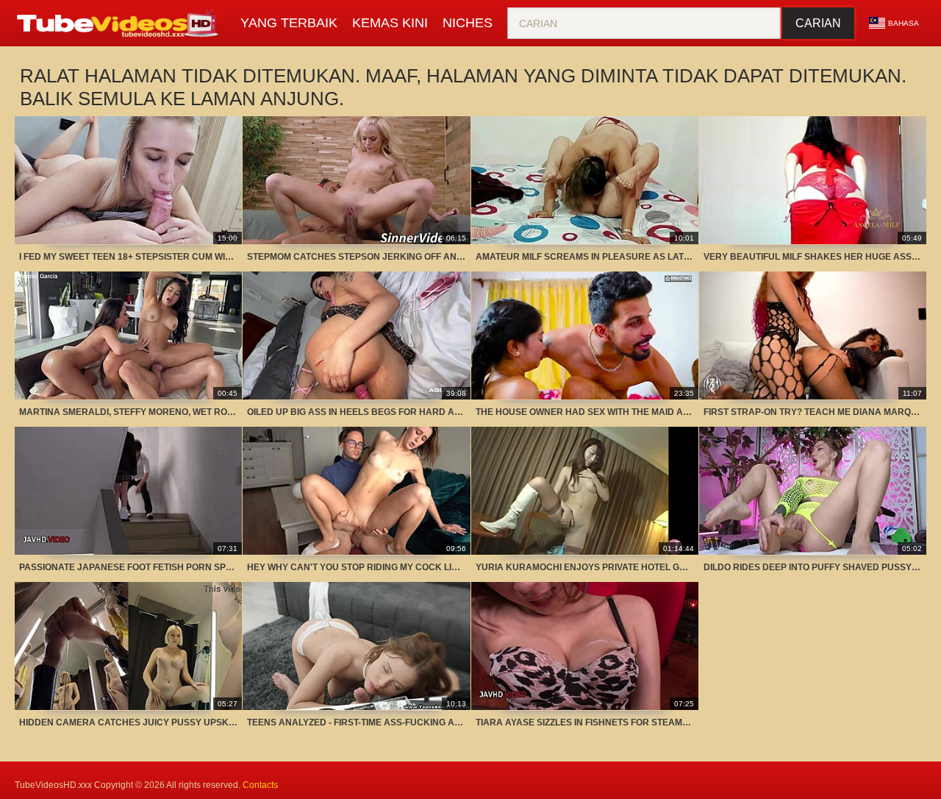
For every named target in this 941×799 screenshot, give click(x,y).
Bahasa (903, 23)
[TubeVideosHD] (120, 23)
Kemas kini (390, 22)
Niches (468, 22)
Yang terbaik (288, 22)
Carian (818, 23)
